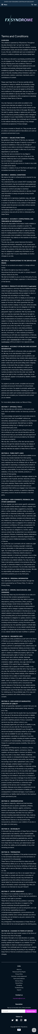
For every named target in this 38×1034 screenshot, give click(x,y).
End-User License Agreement (19, 976)
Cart (35, 4)
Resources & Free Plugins (19, 971)
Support (19, 990)
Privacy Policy (19, 974)
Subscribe (31, 1011)
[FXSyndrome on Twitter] (13, 1020)
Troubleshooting (19, 987)
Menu (5, 4)
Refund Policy (19, 983)
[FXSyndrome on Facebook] (17, 1020)
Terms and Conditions (19, 978)
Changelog (19, 985)
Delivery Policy (19, 981)
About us (19, 969)
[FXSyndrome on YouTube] (25, 1020)
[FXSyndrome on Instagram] (21, 1020)
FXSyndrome (23, 1026)
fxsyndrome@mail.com (19, 998)
